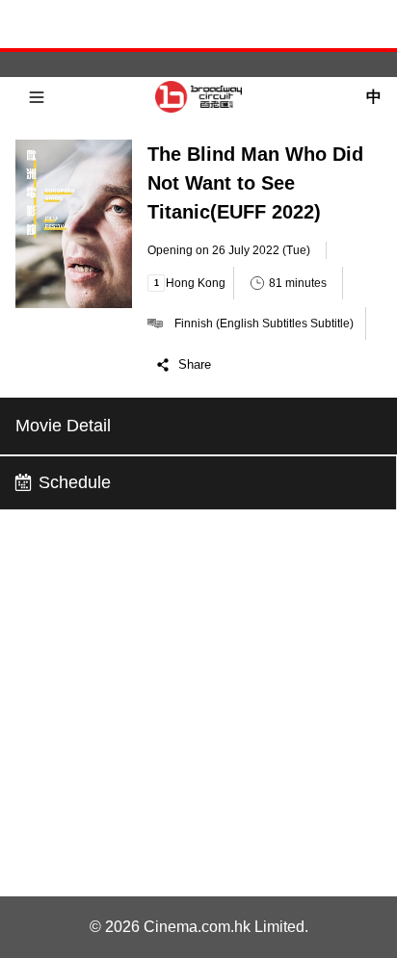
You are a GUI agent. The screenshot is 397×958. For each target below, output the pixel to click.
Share (194, 364)
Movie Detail (63, 425)
